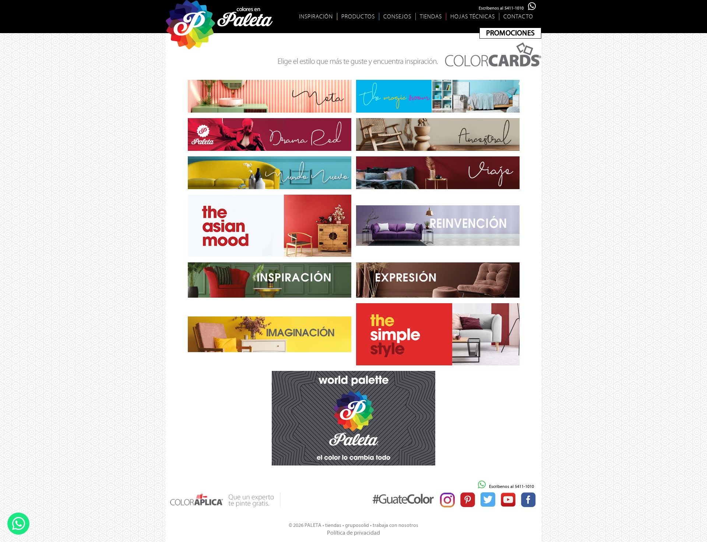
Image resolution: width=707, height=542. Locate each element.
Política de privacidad (353, 532)
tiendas (333, 525)
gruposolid (357, 525)
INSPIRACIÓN (316, 16)
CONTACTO (518, 16)
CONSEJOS (397, 16)
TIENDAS (431, 16)
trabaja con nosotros (395, 525)
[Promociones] (510, 33)
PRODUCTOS (358, 16)
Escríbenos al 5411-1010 (503, 8)
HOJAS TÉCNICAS (472, 16)
